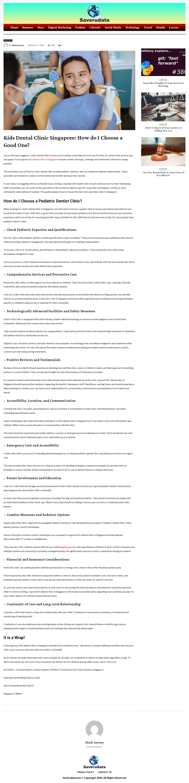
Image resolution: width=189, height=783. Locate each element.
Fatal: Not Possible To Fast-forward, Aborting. (163, 84)
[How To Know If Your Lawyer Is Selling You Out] (163, 106)
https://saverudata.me (94, 747)
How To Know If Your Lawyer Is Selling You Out (163, 129)
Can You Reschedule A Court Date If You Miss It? (163, 174)
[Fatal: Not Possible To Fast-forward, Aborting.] (163, 62)
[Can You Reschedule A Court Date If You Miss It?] (163, 151)
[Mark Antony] (6, 45)
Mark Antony (18, 45)
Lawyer (163, 79)
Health (8, 40)
